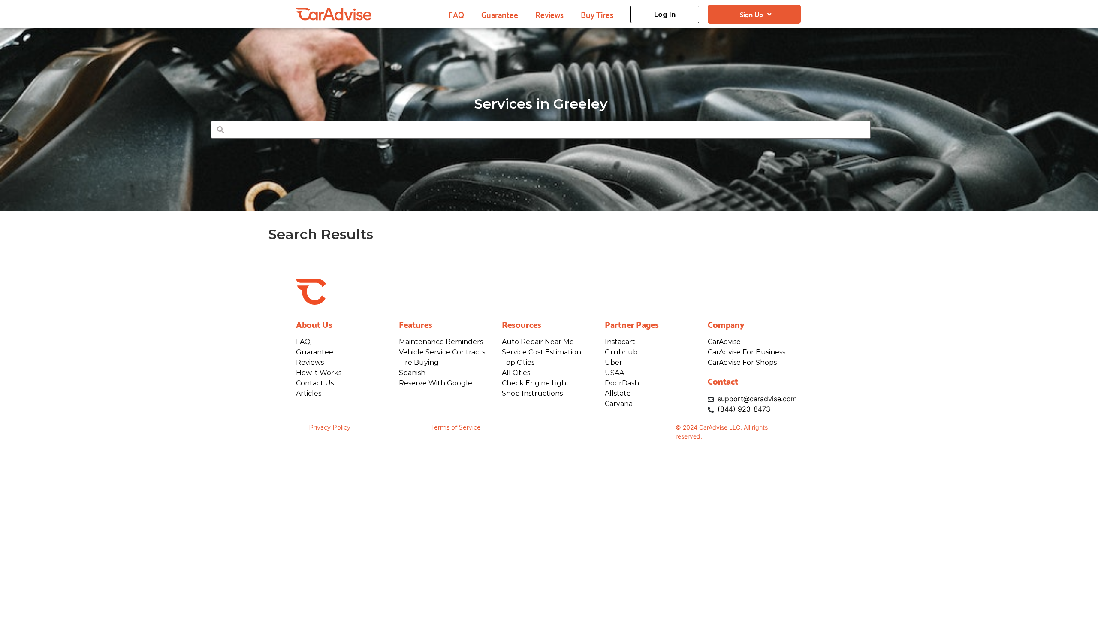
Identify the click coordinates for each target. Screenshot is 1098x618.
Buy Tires (597, 14)
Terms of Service (456, 427)
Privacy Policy (329, 427)
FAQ (456, 14)
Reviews (549, 14)
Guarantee (499, 14)
